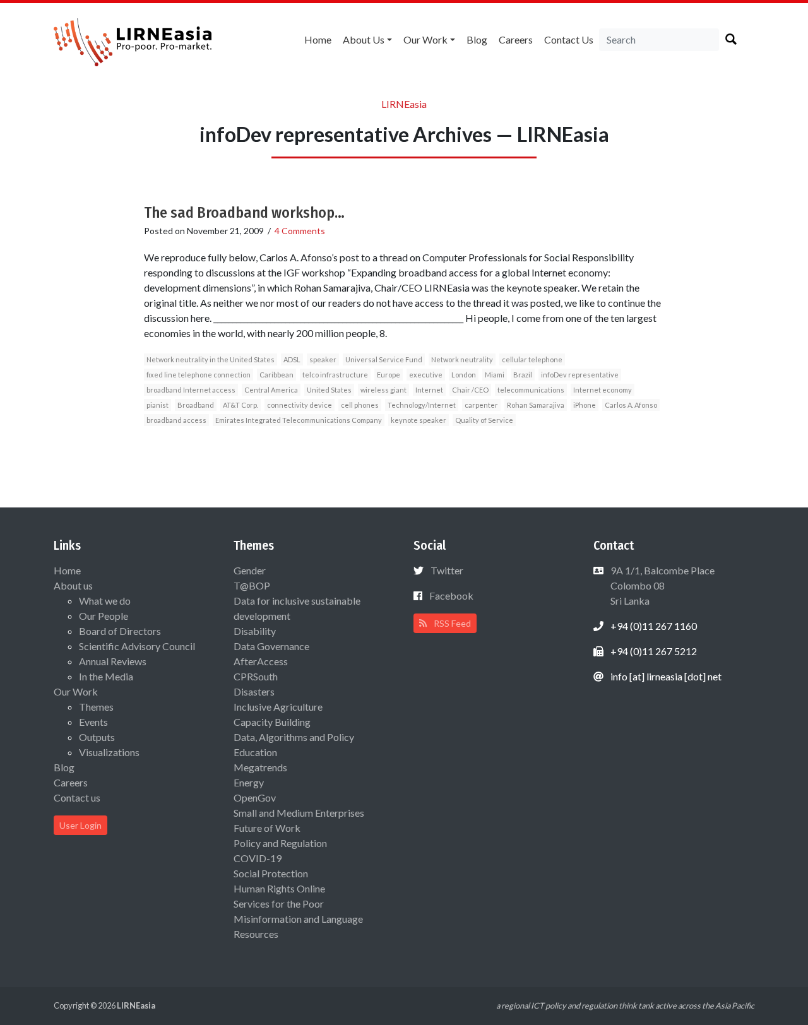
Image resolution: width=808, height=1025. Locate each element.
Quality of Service (484, 420)
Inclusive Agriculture (278, 707)
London (463, 374)
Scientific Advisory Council (137, 646)
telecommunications (530, 390)
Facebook (451, 595)
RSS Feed (451, 623)
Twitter (447, 570)
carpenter (481, 405)
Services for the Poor (279, 903)
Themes (96, 707)
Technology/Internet (422, 405)
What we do (105, 601)
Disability (255, 631)
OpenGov (255, 797)
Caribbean (276, 374)
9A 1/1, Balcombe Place (662, 585)
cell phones (360, 405)
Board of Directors (120, 631)
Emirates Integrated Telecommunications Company (298, 420)
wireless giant (383, 390)
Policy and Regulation (280, 843)
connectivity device (299, 405)
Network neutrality (462, 359)
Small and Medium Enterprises (299, 813)
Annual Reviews (112, 661)
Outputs (97, 737)
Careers (516, 39)
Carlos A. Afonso (631, 405)
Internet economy (602, 390)
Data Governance (271, 646)
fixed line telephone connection (198, 374)
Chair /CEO (470, 390)
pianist (157, 405)
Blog (476, 39)
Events (93, 722)
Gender (250, 570)
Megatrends (260, 767)
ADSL (291, 359)
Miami (494, 374)
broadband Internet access (190, 390)
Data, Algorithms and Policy (294, 737)
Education (255, 752)
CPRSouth (256, 676)
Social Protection (271, 873)
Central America (271, 390)
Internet (429, 390)
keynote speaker (418, 420)
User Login (80, 825)
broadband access (176, 420)
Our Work (425, 39)
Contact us (568, 39)
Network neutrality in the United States (210, 359)
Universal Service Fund (383, 359)
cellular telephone (532, 359)
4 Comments (300, 230)
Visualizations (109, 752)
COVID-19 (258, 858)
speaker (322, 359)
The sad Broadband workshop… (244, 213)
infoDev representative (580, 374)
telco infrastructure (335, 374)
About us (363, 39)
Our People (103, 616)
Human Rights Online (279, 888)
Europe (388, 374)
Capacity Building (272, 722)
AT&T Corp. (240, 405)
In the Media (106, 676)
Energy (249, 782)
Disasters (254, 691)
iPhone (584, 405)
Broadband (195, 405)
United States (329, 390)
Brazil (522, 374)
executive (426, 374)
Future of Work (267, 828)
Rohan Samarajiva (535, 405)
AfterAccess (261, 661)
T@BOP (252, 585)
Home (317, 39)
